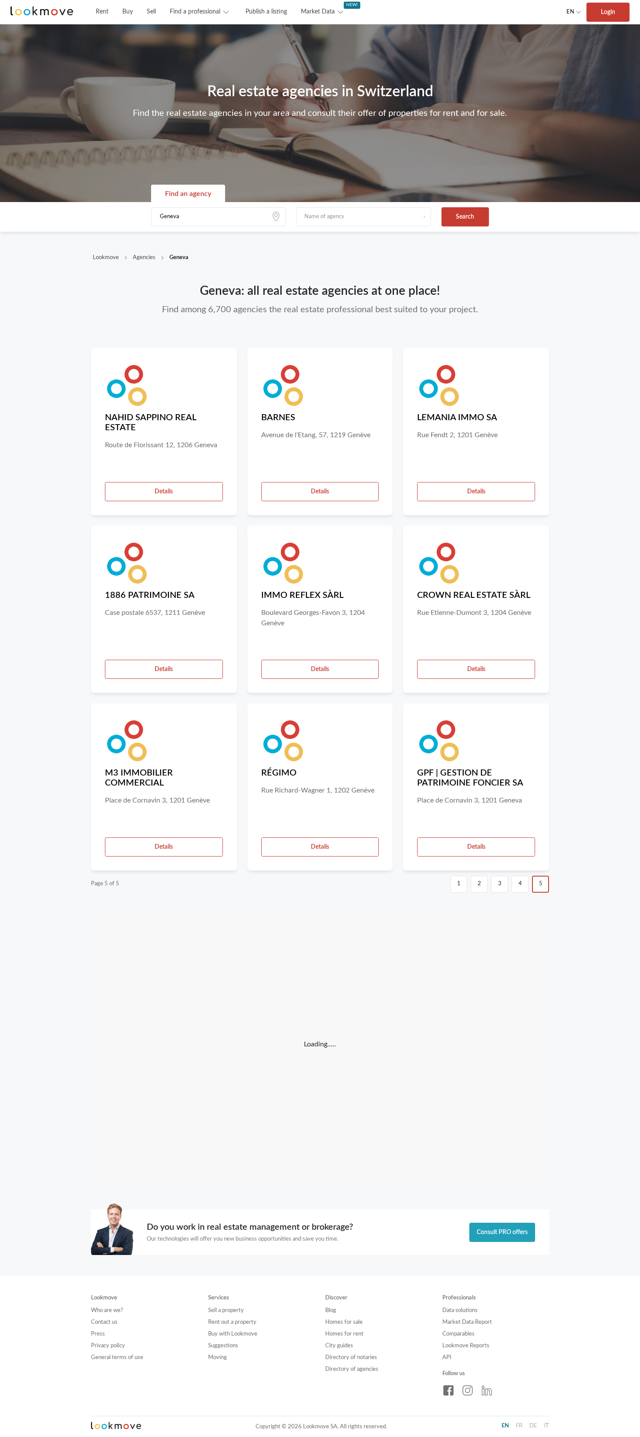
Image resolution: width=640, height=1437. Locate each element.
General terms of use (117, 1357)
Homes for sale (344, 1322)
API (446, 1357)
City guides (339, 1346)
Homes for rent (344, 1334)
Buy (127, 12)
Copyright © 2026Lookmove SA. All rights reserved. (321, 1427)
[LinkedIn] (487, 1390)
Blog (330, 1310)
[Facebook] (448, 1390)
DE (533, 1426)
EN (570, 12)
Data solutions (460, 1310)
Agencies (144, 257)
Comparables (458, 1334)
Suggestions (223, 1346)
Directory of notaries (351, 1357)
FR (519, 1426)
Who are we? (107, 1310)
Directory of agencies (351, 1369)
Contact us (104, 1322)
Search (465, 217)
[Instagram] (467, 1390)
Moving (217, 1357)
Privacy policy (108, 1346)
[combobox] (218, 216)
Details (164, 492)
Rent (102, 12)
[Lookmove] (41, 12)
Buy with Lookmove (232, 1334)
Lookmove (106, 257)
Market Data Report (467, 1322)
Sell (151, 12)
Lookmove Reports (465, 1346)
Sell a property (226, 1310)
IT (546, 1426)
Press (98, 1334)
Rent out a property (232, 1322)
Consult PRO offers (502, 1232)
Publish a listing (266, 12)
